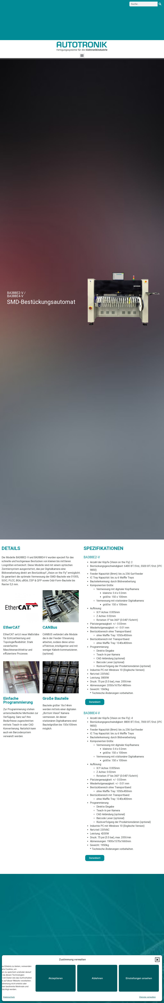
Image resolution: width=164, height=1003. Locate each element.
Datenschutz (9, 997)
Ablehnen (97, 978)
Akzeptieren (56, 978)
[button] (157, 959)
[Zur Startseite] (82, 46)
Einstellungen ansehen (139, 978)
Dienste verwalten (147, 997)
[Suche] (160, 4)
